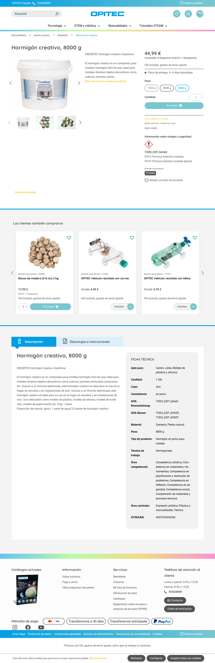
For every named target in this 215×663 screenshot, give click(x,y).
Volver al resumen (25, 192)
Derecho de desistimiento (98, 634)
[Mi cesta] (200, 13)
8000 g (182, 88)
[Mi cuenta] (188, 13)
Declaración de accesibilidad (133, 634)
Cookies (157, 634)
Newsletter (119, 576)
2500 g (167, 88)
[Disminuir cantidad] (190, 97)
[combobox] (33, 13)
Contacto (118, 582)
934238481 (44, 3)
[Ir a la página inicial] (107, 14)
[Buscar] (56, 13)
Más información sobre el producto (105, 81)
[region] (44, 92)
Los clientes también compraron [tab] (38, 223)
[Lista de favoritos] (176, 13)
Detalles (119, 306)
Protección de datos (39, 634)
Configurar (156, 658)
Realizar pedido (193, 3)
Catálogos (119, 598)
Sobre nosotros (71, 576)
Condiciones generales (67, 634)
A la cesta (172, 105)
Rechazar (136, 658)
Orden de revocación (179, 608)
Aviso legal (18, 634)
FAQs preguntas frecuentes (78, 587)
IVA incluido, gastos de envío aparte (166, 65)
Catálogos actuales (26, 570)
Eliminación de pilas (125, 593)
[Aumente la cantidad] (201, 97)
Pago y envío (151, 128)
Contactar (177, 600)
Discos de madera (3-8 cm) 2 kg (38, 278)
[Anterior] (10, 83)
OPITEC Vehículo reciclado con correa (105, 278)
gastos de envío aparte (97, 645)
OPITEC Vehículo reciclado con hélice (167, 278)
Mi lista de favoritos (125, 587)
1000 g (153, 88)
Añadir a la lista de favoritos (166, 180)
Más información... (99, 658)
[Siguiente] (79, 83)
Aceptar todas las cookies (185, 658)
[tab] (33, 342)
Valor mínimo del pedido (157, 119)
